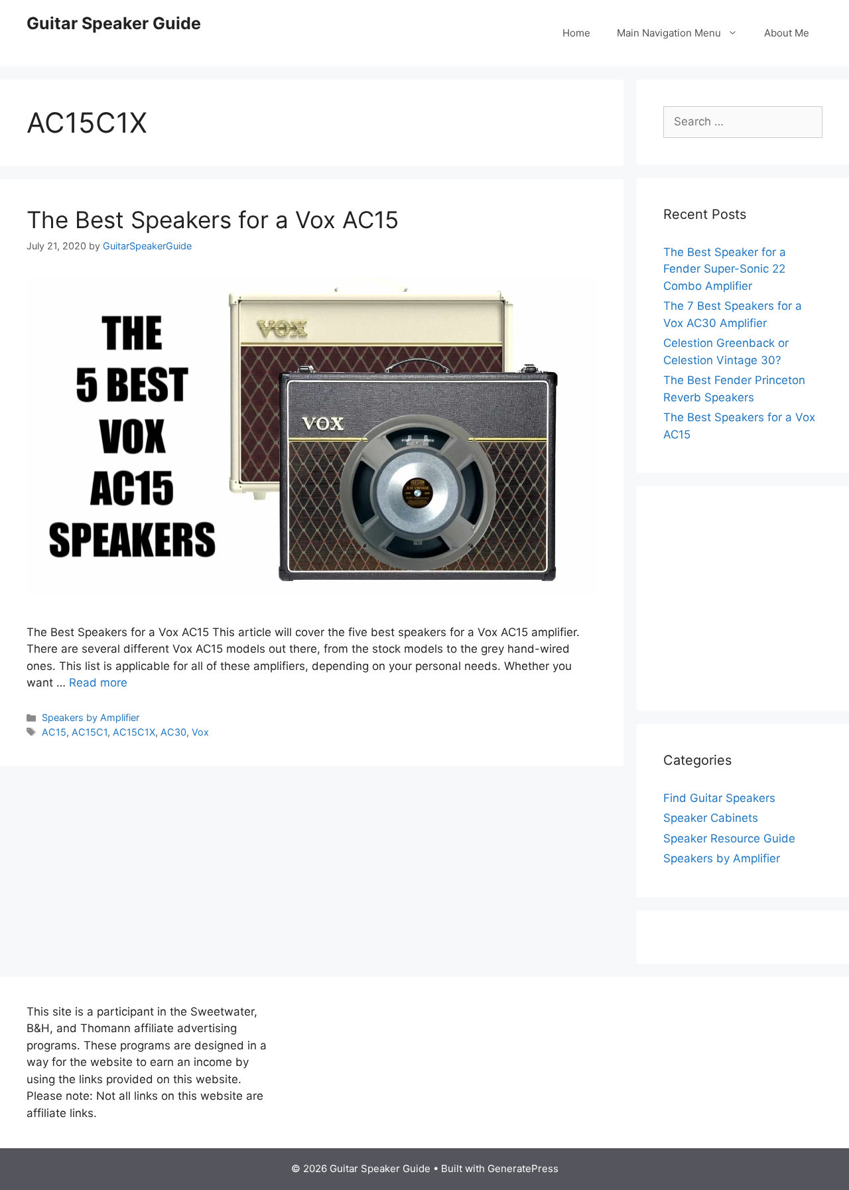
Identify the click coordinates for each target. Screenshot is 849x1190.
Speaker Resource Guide (729, 838)
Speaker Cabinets (710, 818)
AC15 (54, 732)
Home (576, 33)
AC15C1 (89, 732)
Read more (98, 682)
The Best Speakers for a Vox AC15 (213, 219)
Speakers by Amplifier (90, 717)
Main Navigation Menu (669, 33)
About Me (786, 33)
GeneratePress (523, 1168)
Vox (200, 732)
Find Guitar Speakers (719, 798)
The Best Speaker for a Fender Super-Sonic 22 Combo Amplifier (724, 269)
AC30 (173, 732)
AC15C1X (134, 732)
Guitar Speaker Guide (114, 23)
